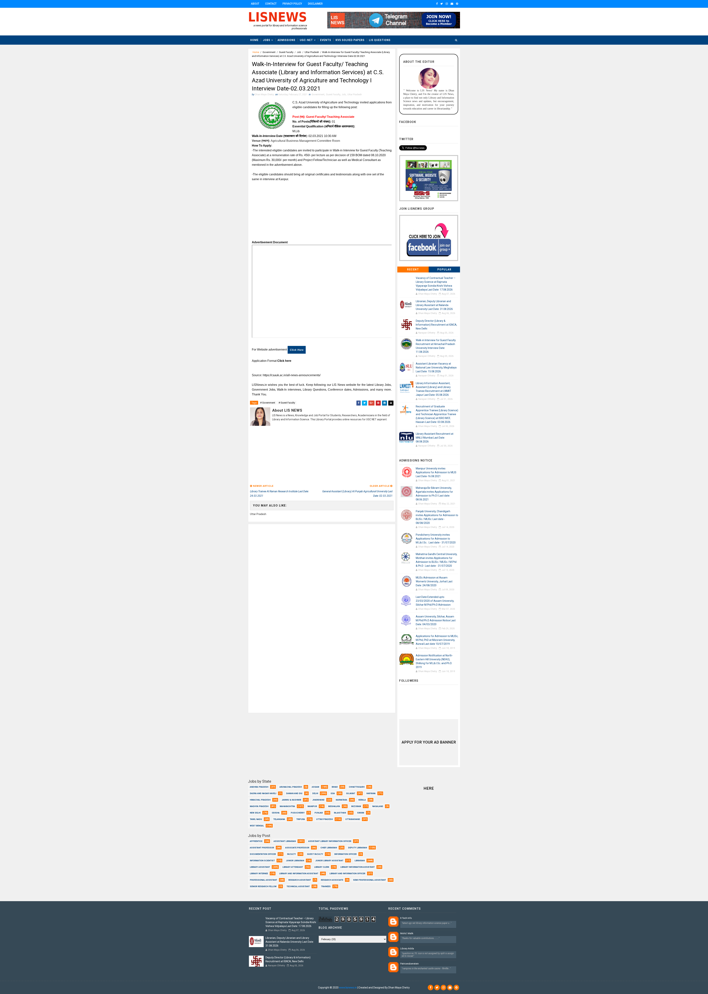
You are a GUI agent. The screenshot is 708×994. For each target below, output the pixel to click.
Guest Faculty (286, 52)
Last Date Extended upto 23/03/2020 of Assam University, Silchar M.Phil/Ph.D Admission (435, 600)
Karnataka (341, 800)
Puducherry (298, 813)
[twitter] (442, 3)
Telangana (279, 819)
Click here (296, 349)
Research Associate (332, 880)
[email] (452, 3)
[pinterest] (457, 3)
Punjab (319, 813)
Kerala (362, 800)
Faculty (291, 854)
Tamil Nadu (256, 819)
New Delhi (255, 813)
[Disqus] (321, 570)
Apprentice (256, 841)
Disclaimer (315, 3)
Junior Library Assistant (329, 860)
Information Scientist (262, 860)
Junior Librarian (295, 860)
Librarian (360, 860)
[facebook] (437, 3)
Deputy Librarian (357, 848)
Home (254, 40)
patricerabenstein (409, 963)
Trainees (326, 886)
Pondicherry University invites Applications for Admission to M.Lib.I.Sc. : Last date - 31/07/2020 (436, 538)
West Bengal (257, 826)
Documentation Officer (263, 854)
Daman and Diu (294, 793)
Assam (315, 787)
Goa (333, 793)
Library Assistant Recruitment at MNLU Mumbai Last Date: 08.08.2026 (434, 437)
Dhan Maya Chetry (306, 987)
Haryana (371, 793)
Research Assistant (299, 880)
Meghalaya (334, 806)
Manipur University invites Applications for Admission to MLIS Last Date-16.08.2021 (436, 472)
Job (299, 52)
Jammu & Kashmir (291, 800)
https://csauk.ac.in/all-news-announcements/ (291, 375)
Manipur (312, 806)
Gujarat (350, 793)
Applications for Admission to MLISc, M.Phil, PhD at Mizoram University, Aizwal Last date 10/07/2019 (437, 640)
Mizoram (356, 806)
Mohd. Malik (406, 933)
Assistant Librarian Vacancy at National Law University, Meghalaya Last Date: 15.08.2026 (436, 367)
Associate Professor (297, 848)
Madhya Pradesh (259, 806)
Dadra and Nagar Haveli (263, 793)
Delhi (315, 793)
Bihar (335, 787)
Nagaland (377, 806)
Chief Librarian (328, 848)
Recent (413, 269)
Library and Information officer (347, 873)
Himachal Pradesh (260, 800)
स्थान (265, 140)
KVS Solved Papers (350, 40)
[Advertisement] (322, 212)
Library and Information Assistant (298, 873)
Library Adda (407, 948)
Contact (271, 3)
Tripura (300, 819)
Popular (444, 269)
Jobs (266, 40)
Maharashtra (287, 806)
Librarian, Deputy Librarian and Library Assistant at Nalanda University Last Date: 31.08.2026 (434, 305)
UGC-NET (306, 40)
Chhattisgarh (357, 787)
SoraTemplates (270, 987)
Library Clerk (321, 867)
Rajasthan (340, 813)
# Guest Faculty (287, 402)
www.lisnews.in (348, 987)
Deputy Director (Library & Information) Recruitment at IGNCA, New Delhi (436, 324)
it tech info (406, 918)
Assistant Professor (262, 848)
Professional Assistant (263, 880)
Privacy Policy (292, 3)
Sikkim (360, 813)
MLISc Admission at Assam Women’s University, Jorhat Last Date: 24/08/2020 (434, 581)
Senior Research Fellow (263, 886)
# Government (267, 402)
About (255, 3)
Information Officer (345, 854)
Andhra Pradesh (259, 787)
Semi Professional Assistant (369, 880)
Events (325, 40)
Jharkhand (318, 800)
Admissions (286, 40)
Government (269, 52)
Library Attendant (292, 867)
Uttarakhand (352, 819)
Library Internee (259, 873)
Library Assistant (260, 867)
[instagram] (447, 3)
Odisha (276, 813)
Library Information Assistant (357, 867)
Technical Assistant (298, 886)
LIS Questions (380, 40)
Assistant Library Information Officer (329, 841)
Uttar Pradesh (312, 52)
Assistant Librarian (285, 841)
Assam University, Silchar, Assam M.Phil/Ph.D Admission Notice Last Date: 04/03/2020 (436, 620)
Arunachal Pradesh (291, 787)
